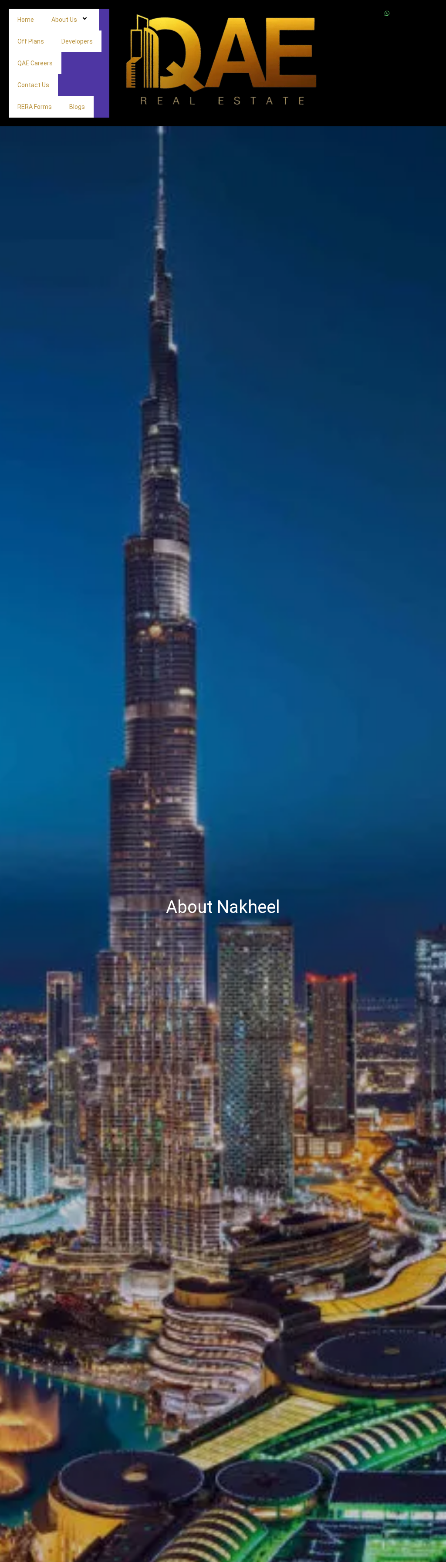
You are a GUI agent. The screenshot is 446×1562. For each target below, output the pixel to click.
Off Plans (30, 41)
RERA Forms (34, 106)
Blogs (77, 106)
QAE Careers (35, 63)
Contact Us (33, 84)
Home (25, 19)
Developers (77, 41)
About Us (64, 19)
